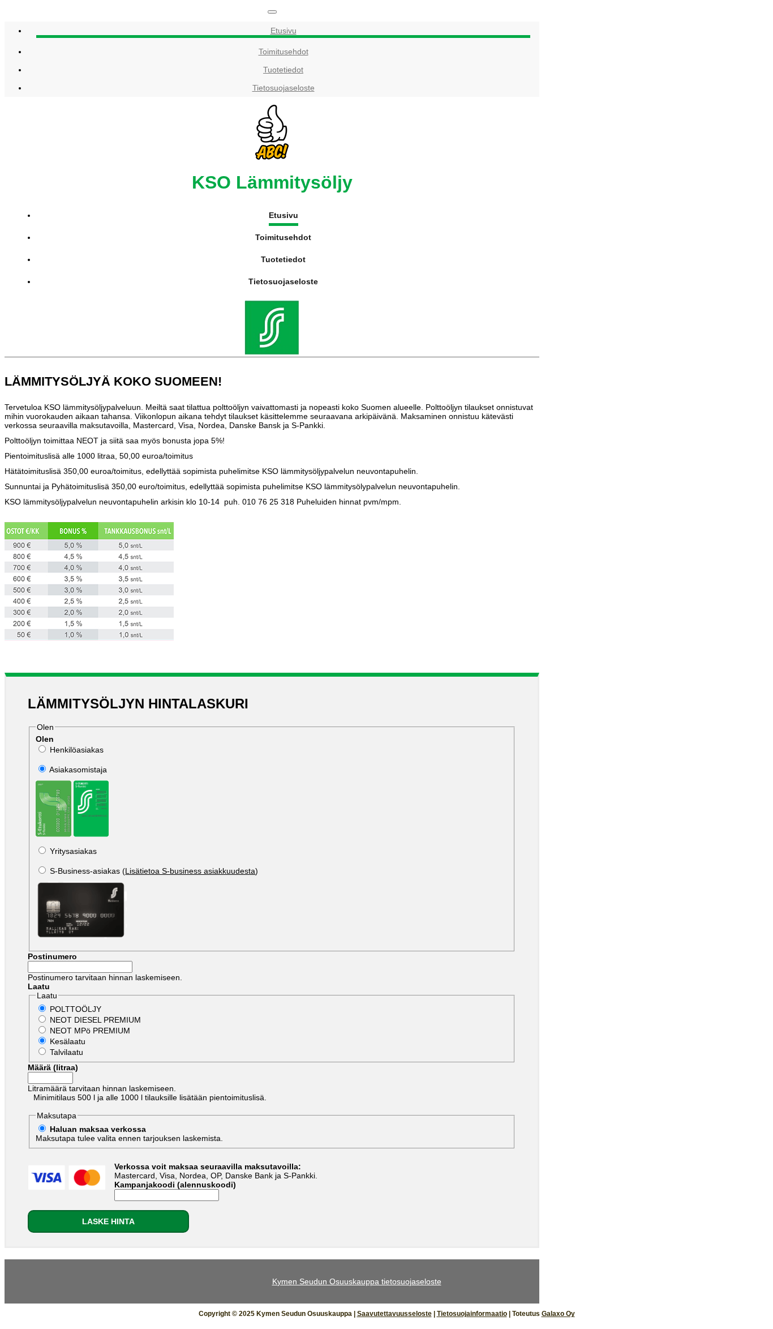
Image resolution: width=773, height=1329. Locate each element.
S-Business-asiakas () (154, 870)
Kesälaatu (67, 1041)
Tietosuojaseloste (283, 87)
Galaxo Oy (558, 1314)
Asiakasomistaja (78, 769)
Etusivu (283, 30)
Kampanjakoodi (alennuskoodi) (175, 1184)
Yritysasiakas (73, 851)
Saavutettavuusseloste (394, 1314)
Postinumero (52, 956)
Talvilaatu (66, 1052)
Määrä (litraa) (53, 1067)
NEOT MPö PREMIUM (90, 1030)
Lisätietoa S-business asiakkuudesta (190, 870)
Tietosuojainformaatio (472, 1314)
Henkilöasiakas (77, 749)
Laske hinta (108, 1221)
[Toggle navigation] (272, 12)
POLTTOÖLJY (75, 1009)
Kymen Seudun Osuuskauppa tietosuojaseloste (356, 1281)
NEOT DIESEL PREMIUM (95, 1019)
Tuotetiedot (283, 69)
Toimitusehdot (283, 51)
